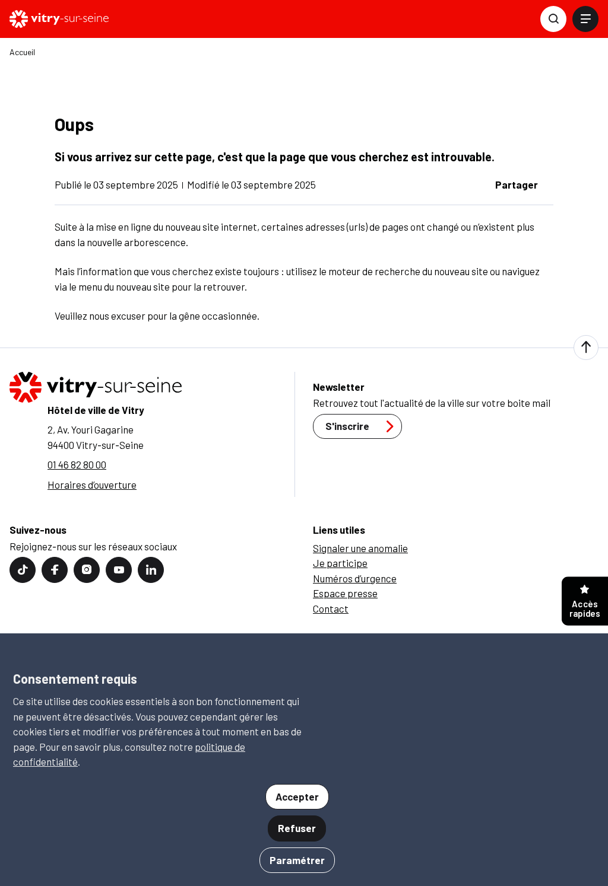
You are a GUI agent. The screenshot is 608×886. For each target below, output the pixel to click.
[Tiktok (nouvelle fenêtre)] (23, 570)
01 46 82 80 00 (77, 464)
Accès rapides (584, 608)
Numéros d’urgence (355, 578)
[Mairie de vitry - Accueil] (59, 19)
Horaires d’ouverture (92, 484)
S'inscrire (347, 426)
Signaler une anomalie (360, 548)
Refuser (297, 828)
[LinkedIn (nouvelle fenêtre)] (151, 570)
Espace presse (345, 593)
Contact (331, 608)
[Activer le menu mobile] (585, 19)
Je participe (340, 563)
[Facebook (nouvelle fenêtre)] (55, 570)
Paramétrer (297, 860)
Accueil (22, 52)
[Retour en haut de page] (586, 347)
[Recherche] (553, 19)
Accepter (297, 796)
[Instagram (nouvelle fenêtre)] (87, 570)
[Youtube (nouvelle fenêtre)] (119, 570)
